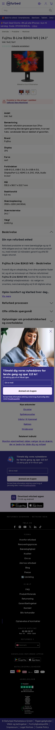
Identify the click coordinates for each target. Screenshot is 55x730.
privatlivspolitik (11, 369)
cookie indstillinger (26, 366)
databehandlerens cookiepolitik (18, 372)
